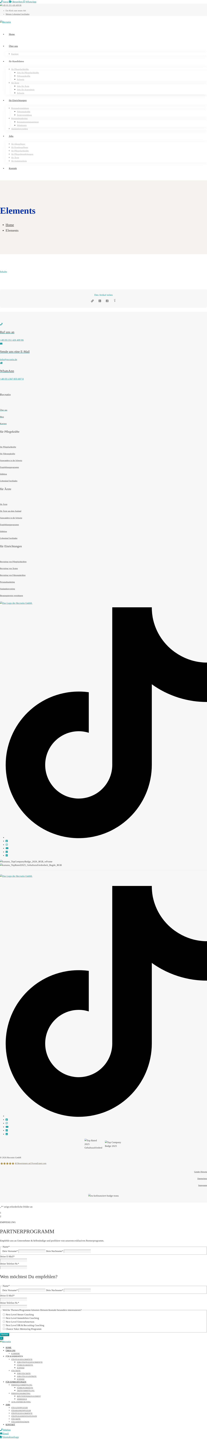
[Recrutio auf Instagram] (7, 844)
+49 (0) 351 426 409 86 (11, 5)
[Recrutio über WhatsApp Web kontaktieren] (7, 855)
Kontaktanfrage (11, 1437)
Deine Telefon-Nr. (9, 1263)
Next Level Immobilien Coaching (22, 1318)
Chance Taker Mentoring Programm (23, 1329)
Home (10, 225)
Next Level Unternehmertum (20, 1321)
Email (5, 1433)
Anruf (5, 1)
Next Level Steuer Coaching (20, 1314)
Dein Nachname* (54, 1251)
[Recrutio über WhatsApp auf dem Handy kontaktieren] (7, 852)
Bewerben (17, 1)
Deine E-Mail (7, 1256)
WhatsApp (30, 1)
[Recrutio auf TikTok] (106, 837)
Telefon (6, 1430)
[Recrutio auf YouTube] (7, 848)
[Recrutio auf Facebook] (7, 841)
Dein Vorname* (10, 1251)
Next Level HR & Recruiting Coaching (25, 1325)
